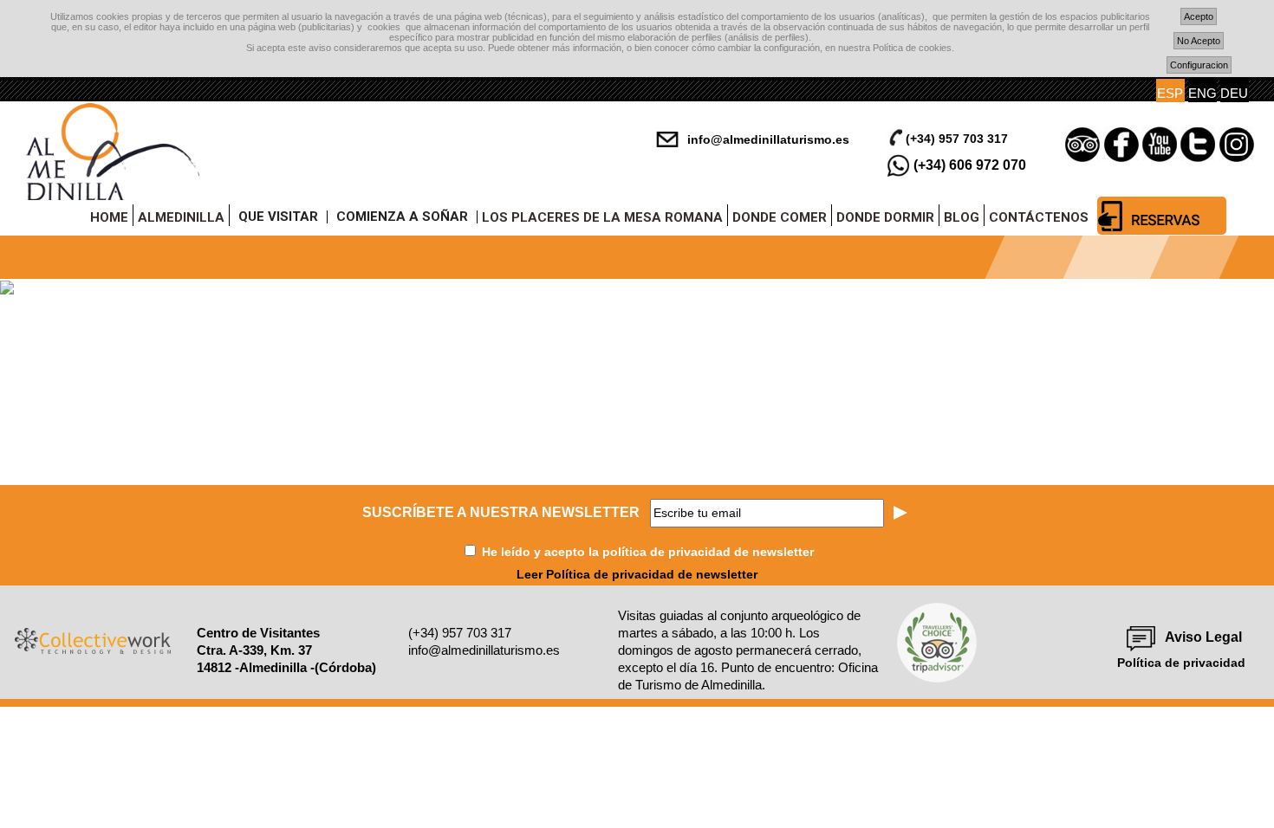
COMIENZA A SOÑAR (402, 216)
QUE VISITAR (278, 216)
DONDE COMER (779, 217)
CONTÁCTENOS (1039, 217)
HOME (109, 217)
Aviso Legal (1203, 637)
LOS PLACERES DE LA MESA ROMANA (602, 217)
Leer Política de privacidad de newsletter (637, 574)
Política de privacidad (1181, 663)
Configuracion (1199, 65)
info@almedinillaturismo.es (768, 139)
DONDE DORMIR (885, 217)
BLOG (961, 217)
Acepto (1198, 16)
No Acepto (1198, 41)
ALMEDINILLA (181, 217)
